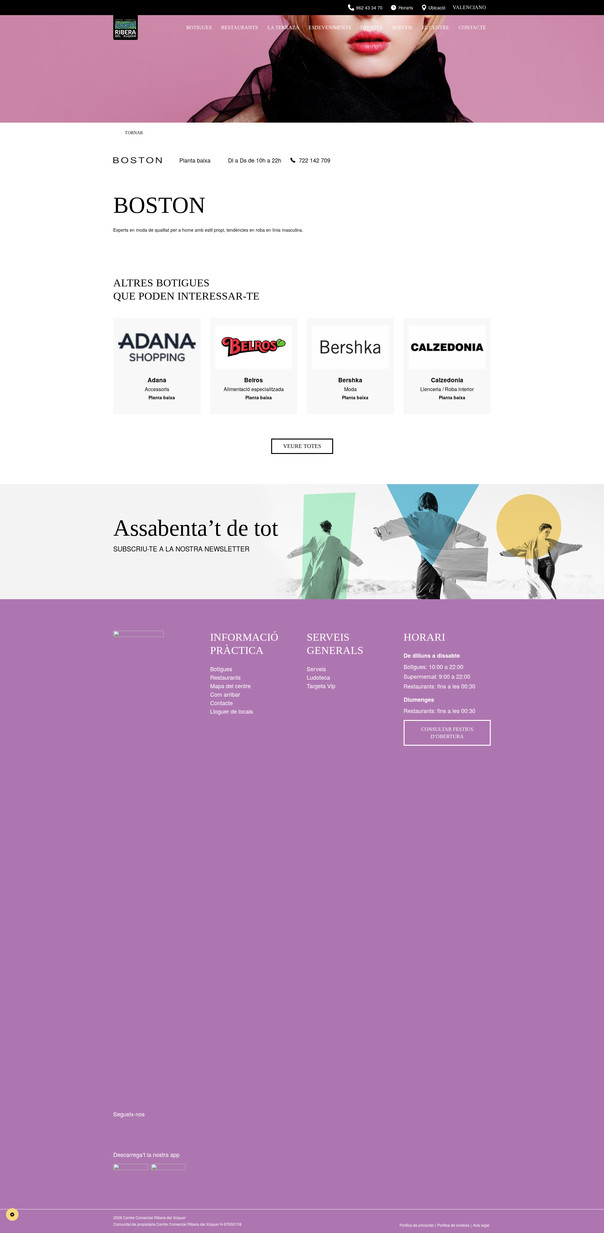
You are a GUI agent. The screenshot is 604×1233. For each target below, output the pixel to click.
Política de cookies (453, 1225)
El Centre (435, 27)
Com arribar (225, 694)
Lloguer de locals (231, 711)
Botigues (199, 27)
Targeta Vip (321, 686)
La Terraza (283, 27)
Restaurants (239, 27)
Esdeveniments (330, 27)
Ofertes (372, 27)
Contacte (472, 27)
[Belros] (254, 343)
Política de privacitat (417, 1225)
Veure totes (302, 446)
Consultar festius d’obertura (447, 733)
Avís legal (481, 1225)
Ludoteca (318, 677)
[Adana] (157, 343)
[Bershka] (350, 343)
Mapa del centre (230, 686)
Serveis (402, 27)
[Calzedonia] (447, 343)
